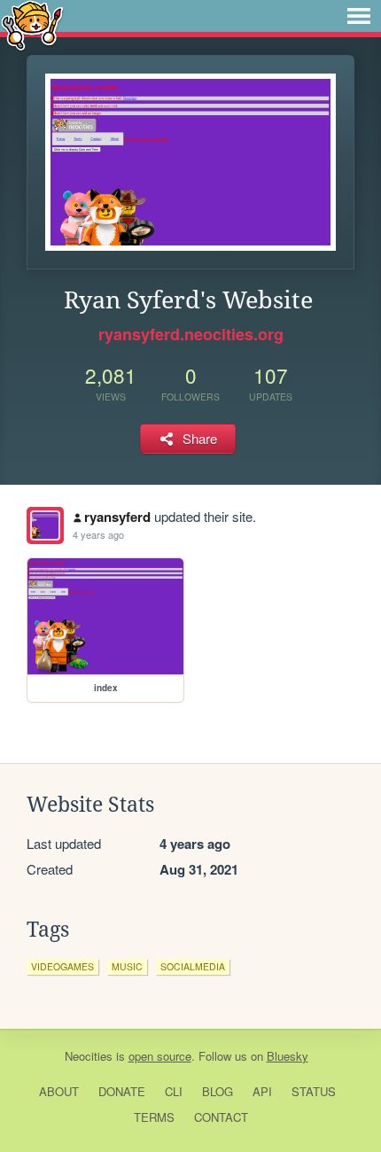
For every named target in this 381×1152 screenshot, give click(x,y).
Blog (217, 1091)
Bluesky (287, 1055)
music (127, 966)
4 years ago (98, 534)
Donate (121, 1091)
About (59, 1091)
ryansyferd (117, 516)
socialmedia (192, 966)
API (262, 1091)
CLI (174, 1091)
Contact (221, 1117)
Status (314, 1091)
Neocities (89, 1055)
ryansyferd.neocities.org (191, 334)
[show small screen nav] (359, 16)
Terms (154, 1117)
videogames (62, 966)
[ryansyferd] (45, 525)
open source (159, 1055)
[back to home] (32, 24)
